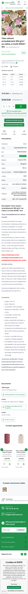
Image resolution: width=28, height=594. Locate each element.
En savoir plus (11, 63)
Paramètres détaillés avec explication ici (14, 590)
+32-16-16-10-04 (12, 509)
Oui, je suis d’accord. (14, 587)
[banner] (6, 3)
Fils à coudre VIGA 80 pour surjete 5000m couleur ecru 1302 (21, 451)
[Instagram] (25, 554)
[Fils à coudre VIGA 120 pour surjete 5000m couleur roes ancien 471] (7, 438)
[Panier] (19, 3)
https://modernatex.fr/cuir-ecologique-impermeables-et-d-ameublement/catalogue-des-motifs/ (14, 257)
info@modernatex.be (13, 515)
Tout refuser (14, 584)
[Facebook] (22, 554)
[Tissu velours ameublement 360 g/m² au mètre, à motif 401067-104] (5, 489)
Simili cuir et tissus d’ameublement (14, 8)
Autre (23, 53)
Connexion (21, 530)
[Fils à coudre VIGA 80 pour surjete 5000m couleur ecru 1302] (21, 438)
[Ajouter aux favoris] (4, 464)
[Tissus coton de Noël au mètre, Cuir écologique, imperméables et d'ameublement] (2, 7)
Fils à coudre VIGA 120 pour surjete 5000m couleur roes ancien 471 (7, 451)
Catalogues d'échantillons (14, 124)
